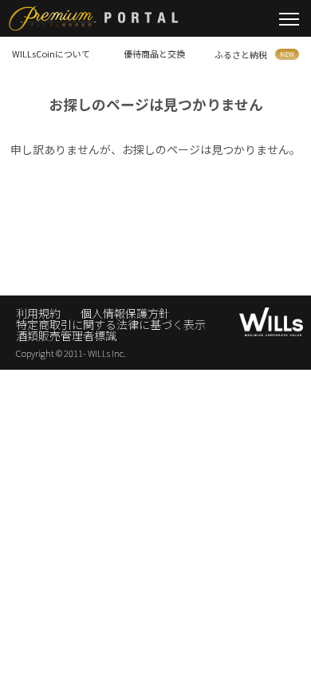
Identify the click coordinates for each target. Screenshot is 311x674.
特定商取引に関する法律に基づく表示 (111, 324)
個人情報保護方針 (125, 313)
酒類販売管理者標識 (66, 335)
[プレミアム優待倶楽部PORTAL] (89, 20)
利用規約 (38, 313)
